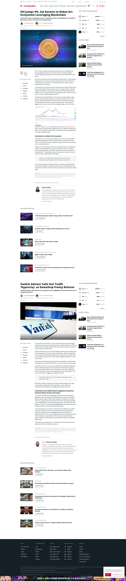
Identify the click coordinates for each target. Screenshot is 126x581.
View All (102, 36)
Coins (36, 546)
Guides (46, 6)
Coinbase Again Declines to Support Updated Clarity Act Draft (53, 522)
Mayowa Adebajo (29, 295)
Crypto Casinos (71, 6)
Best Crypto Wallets (55, 559)
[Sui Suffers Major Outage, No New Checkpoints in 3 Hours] (26, 230)
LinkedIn (25, 96)
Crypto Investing (53, 6)
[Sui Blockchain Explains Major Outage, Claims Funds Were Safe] (26, 217)
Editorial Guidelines (84, 554)
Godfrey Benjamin (40, 269)
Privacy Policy (82, 561)
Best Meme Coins (54, 556)
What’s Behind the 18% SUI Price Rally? (46, 241)
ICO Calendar (62, 6)
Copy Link (25, 98)
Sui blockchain (69, 127)
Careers (81, 551)
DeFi (53, 422)
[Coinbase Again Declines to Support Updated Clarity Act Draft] (26, 524)
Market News (38, 239)
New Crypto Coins (54, 554)
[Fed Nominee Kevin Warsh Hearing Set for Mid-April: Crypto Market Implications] (26, 497)
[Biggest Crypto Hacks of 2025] (26, 256)
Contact (80, 1)
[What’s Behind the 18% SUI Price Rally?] (26, 243)
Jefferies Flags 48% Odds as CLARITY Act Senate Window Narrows (94, 64)
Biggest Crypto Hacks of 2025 (43, 254)
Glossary (37, 559)
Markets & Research (81, 6)
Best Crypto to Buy (54, 546)
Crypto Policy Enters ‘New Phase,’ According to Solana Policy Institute (53, 471)
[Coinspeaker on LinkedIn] (102, 1)
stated (40, 147)
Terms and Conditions (84, 556)
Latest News (84, 40)
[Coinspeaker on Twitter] (97, 1)
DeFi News (37, 437)
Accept (108, 574)
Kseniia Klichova (48, 23)
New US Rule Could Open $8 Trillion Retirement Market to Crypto (54, 483)
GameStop (52, 343)
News (41, 6)
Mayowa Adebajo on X (47, 456)
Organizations (38, 549)
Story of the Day (49, 213)
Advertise (87, 1)
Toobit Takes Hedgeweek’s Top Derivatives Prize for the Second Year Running (95, 74)
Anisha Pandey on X (47, 201)
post (44, 138)
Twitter (24, 86)
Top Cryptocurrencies (88, 11)
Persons (37, 551)
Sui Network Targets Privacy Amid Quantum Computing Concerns (54, 267)
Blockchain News (39, 182)
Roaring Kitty (58, 363)
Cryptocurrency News (49, 182)
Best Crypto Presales (55, 551)
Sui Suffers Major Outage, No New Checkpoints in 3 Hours (52, 228)
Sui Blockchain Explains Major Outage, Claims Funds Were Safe (54, 216)
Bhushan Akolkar (40, 244)
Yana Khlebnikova (40, 218)
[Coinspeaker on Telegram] (99, 1)
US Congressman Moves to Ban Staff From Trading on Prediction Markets (54, 510)
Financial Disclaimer (84, 559)
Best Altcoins (53, 549)
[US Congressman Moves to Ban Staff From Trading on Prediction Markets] (26, 510)
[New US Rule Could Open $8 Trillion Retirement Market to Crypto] (26, 484)
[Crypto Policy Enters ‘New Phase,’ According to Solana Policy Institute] (26, 471)
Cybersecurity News (40, 252)
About (73, 1)
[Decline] (122, 568)
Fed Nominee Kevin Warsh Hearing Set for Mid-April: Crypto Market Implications (55, 497)
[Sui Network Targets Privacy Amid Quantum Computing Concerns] (26, 269)
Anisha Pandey (29, 23)
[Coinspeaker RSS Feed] (105, 1)
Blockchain (23, 554)
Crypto (22, 551)
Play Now (99, 578)
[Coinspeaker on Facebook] (94, 1)
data (47, 127)
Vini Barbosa (39, 231)
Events (37, 554)
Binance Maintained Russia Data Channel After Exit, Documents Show (95, 46)
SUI (38, 71)
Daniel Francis (39, 474)
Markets (23, 549)
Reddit (24, 93)
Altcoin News (38, 213)
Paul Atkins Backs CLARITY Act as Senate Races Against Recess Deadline (95, 55)
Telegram (25, 91)
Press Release (24, 556)
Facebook (25, 83)
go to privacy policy (117, 574)
